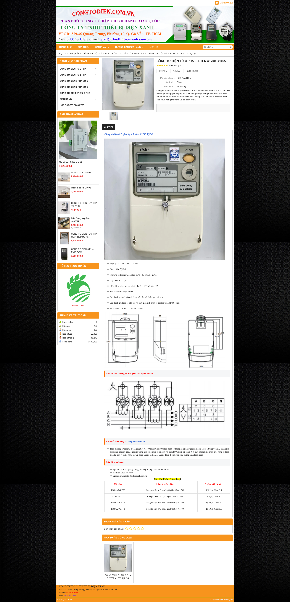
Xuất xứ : (170, 82)
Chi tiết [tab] (108, 127)
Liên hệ (154, 47)
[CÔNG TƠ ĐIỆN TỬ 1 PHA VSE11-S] (64, 213)
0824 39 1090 (72, 593)
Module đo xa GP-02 (81, 187)
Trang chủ (65, 47)
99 (175, 65)
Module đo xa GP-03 (81, 172)
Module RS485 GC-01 (70, 162)
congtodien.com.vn (136, 441)
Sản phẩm (101, 47)
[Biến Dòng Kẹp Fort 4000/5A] (64, 228)
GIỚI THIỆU (83, 47)
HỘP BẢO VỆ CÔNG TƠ (72, 105)
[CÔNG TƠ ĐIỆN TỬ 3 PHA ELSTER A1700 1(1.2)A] (118, 558)
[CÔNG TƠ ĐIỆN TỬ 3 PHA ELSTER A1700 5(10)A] (128, 84)
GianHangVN (227, 600)
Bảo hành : (169, 86)
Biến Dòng (66, 99)
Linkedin (193, 71)
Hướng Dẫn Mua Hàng (128, 47)
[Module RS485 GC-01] (78, 140)
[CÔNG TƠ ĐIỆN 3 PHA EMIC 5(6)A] (64, 259)
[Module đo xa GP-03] (64, 182)
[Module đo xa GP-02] (64, 197)
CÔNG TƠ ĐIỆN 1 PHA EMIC (74, 81)
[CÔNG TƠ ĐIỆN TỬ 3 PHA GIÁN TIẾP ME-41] (64, 243)
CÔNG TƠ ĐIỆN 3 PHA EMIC (74, 87)
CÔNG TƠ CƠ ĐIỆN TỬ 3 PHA (75, 93)
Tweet (178, 71)
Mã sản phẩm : (167, 78)
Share (163, 71)
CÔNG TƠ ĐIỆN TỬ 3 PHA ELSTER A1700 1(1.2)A (118, 576)
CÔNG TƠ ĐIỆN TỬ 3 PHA (73, 69)
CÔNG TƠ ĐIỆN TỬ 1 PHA (73, 75)
